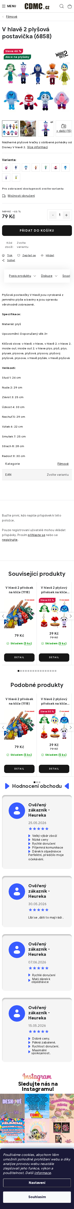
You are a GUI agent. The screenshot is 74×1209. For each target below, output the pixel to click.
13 (50, 671)
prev (3, 616)
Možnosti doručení (21, 196)
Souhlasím (37, 1197)
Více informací (37, 147)
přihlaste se (36, 535)
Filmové (63, 464)
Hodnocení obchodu (37, 786)
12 (48, 671)
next (70, 616)
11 (45, 671)
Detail (19, 657)
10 (43, 671)
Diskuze (47, 276)
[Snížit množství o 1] (53, 215)
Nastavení (37, 1183)
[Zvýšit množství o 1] (66, 215)
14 (53, 671)
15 (55, 671)
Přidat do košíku (37, 230)
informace (42, 1173)
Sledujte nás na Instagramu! (38, 1086)
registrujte (10, 540)
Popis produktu (20, 276)
